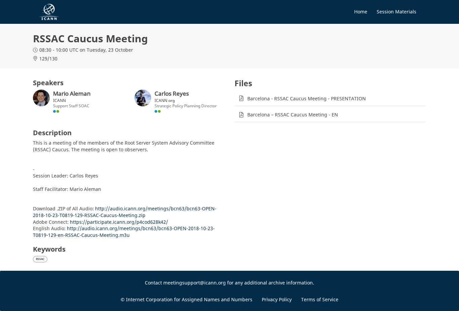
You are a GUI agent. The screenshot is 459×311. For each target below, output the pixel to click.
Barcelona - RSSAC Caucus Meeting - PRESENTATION (306, 98)
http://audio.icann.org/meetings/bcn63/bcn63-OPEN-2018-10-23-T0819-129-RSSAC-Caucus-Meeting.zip (124, 211)
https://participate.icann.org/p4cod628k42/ (119, 222)
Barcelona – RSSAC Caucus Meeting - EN (292, 114)
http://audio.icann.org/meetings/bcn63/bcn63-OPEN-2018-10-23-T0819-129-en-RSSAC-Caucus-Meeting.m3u (124, 231)
